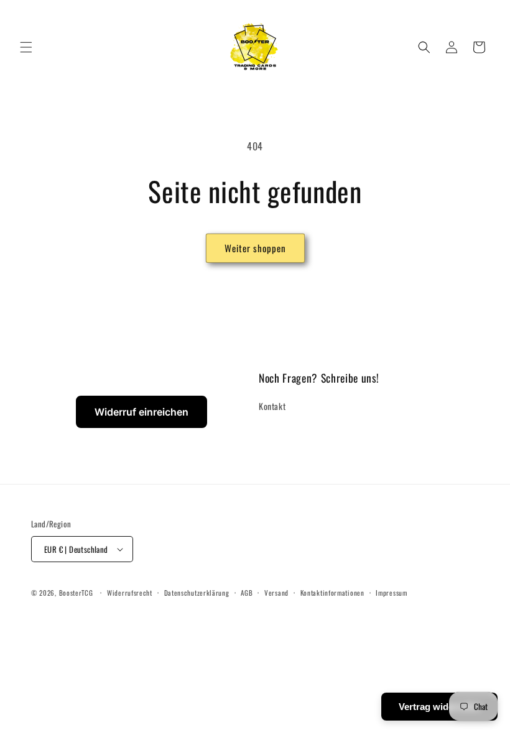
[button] (26, 47)
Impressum (391, 593)
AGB (247, 593)
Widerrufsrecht (129, 593)
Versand (276, 593)
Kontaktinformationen (332, 593)
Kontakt (272, 405)
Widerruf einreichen (141, 412)
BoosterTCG (76, 593)
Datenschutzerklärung (197, 593)
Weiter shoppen (255, 248)
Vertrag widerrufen (439, 706)
